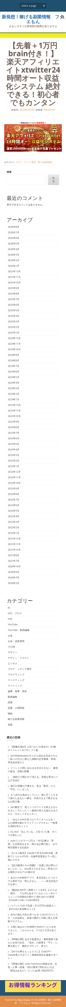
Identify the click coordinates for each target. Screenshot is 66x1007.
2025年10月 (14, 282)
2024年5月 (13, 377)
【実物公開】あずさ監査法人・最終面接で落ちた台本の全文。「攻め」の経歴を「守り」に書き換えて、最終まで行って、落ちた (33, 942)
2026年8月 (13, 226)
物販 (10, 713)
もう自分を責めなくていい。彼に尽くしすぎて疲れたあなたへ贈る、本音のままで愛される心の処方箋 (33, 798)
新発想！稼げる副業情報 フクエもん (33, 18)
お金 (10, 635)
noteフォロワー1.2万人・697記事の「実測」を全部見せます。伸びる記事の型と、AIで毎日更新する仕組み (32, 844)
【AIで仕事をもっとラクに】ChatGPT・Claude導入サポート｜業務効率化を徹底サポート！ (33, 955)
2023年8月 (13, 427)
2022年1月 (13, 533)
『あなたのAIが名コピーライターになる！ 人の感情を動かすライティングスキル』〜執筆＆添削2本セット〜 (33, 823)
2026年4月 (13, 249)
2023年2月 (13, 460)
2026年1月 (13, 265)
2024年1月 (13, 399)
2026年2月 (13, 260)
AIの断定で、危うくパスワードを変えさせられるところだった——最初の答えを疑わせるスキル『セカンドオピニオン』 (33, 810)
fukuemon (49, 109)
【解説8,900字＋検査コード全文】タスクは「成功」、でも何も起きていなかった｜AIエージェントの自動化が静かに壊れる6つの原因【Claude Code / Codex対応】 (32, 895)
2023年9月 (13, 421)
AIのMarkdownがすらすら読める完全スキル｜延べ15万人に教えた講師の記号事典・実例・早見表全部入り (33, 759)
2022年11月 (14, 477)
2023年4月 (13, 449)
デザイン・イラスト (18, 657)
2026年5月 (13, 243)
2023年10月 (14, 416)
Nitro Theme (24, 999)
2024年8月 (13, 360)
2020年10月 (14, 566)
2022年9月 (13, 488)
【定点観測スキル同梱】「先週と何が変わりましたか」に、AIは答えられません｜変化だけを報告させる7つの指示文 (33, 869)
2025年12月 (14, 271)
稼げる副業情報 (45, 162)
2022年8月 (13, 494)
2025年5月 (13, 310)
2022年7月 (13, 499)
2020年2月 (13, 583)
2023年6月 (13, 438)
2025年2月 (13, 327)
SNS (10, 618)
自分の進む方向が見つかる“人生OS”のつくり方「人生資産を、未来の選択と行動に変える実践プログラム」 (33, 918)
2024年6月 (13, 371)
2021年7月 (13, 560)
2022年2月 (13, 527)
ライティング (15, 685)
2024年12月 (14, 338)
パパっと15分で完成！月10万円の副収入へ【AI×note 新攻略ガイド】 (32, 907)
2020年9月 (13, 572)
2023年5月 (13, 443)
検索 (9, 171)
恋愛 (10, 702)
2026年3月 (13, 254)
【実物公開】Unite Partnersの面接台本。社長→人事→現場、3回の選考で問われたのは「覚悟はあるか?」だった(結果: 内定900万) (32, 967)
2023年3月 (13, 455)
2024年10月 (14, 349)
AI (9, 607)
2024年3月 (13, 388)
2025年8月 (13, 293)
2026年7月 (13, 232)
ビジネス (12, 663)
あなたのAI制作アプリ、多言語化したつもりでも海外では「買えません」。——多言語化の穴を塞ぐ (33, 881)
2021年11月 (14, 544)
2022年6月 (13, 505)
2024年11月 (14, 343)
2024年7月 (13, 366)
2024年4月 (13, 382)
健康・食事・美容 (17, 691)
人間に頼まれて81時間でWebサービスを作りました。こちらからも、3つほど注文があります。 (32, 930)
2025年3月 (13, 321)
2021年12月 (14, 538)
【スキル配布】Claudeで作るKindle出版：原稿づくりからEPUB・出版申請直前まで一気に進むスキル (33, 856)
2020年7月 (13, 577)
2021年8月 (13, 555)
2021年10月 (14, 549)
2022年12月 (14, 471)
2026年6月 (13, 238)
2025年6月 (13, 304)
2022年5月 (13, 510)
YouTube (13, 624)
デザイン (12, 652)
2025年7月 (13, 299)
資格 (10, 724)
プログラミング (16, 674)
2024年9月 (13, 354)
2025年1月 (13, 332)
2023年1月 (13, 466)
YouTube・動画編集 (18, 630)
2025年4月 (13, 315)
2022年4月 (13, 516)
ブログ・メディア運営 (25, 162)
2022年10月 (14, 482)
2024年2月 (13, 393)
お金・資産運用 (16, 641)
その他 (11, 646)
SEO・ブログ (15, 613)
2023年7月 (13, 432)
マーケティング (16, 680)
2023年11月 (14, 410)
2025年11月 (14, 276)
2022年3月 (13, 521)
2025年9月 (13, 288)
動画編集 (12, 696)
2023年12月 (14, 405)
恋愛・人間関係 (16, 707)
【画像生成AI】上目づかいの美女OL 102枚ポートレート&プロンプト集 (32, 748)
